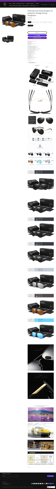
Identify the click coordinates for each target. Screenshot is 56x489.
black (33, 22)
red (40, 22)
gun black (50, 22)
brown (29, 22)
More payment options (37, 37)
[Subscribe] (17, 476)
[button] (21, 4)
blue (37, 22)
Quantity (29, 27)
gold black (44, 22)
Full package (30, 25)
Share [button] (29, 467)
